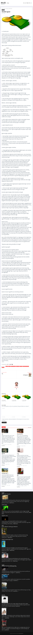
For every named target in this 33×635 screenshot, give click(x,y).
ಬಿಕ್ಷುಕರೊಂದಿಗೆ (4, 552)
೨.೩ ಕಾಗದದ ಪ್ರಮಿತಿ (14, 400)
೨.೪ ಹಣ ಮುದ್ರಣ (4, 400)
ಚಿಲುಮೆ (3, 3)
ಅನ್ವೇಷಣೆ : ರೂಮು (5, 515)
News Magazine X (21, 633)
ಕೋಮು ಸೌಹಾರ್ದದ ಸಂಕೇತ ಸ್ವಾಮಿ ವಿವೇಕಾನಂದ (9, 526)
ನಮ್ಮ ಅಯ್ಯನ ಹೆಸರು (20, 433)
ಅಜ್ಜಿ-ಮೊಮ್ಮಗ (4, 582)
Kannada (3, 367)
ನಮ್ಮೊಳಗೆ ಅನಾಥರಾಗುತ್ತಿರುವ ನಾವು (7, 539)
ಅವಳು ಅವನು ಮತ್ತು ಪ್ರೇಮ (6, 494)
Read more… (12, 502)
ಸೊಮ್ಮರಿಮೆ (7, 366)
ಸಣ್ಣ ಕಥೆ (4, 427)
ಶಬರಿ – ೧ (3, 619)
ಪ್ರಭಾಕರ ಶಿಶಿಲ (16, 387)
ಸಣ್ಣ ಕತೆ (3, 492)
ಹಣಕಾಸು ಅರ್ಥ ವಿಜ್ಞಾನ (13, 366)
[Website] (16, 388)
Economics (21, 366)
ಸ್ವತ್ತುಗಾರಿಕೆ (3, 453)
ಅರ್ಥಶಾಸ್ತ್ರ (7, 8)
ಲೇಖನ (4, 8)
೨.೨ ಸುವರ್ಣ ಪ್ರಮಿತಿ (24, 400)
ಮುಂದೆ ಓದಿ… (18, 572)
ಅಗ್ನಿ (2, 433)
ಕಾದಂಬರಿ (3, 594)
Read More (3, 445)
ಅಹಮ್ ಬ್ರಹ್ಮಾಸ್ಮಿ (4, 504)
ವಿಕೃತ (17, 475)
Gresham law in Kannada (26, 366)
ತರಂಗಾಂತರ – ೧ (4, 595)
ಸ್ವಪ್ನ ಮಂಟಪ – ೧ (4, 607)
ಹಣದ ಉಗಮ (17, 366)
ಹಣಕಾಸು (9, 366)
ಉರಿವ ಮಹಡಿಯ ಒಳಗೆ (5, 574)
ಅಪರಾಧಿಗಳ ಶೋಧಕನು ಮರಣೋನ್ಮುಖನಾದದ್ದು (9, 565)
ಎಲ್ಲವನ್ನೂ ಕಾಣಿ (29, 427)
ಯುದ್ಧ (18, 453)
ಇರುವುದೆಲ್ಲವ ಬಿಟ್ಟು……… (5, 473)
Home (2, 8)
